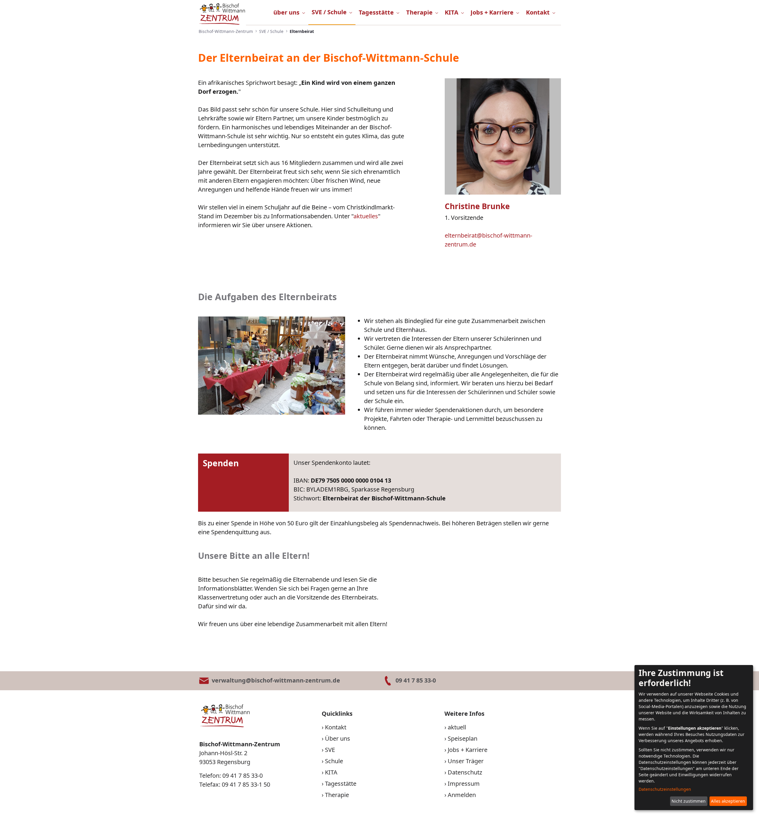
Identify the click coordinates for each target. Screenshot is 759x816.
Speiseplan (462, 738)
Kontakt (335, 727)
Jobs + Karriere (467, 750)
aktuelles (365, 216)
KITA (331, 772)
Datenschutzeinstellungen (665, 789)
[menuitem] (289, 12)
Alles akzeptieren (728, 801)
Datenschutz (465, 772)
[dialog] (693, 737)
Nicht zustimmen (689, 801)
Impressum (464, 784)
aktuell (457, 727)
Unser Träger (466, 761)
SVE (330, 750)
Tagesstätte (340, 784)
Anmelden (462, 795)
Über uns (337, 738)
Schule (334, 761)
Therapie (337, 795)
